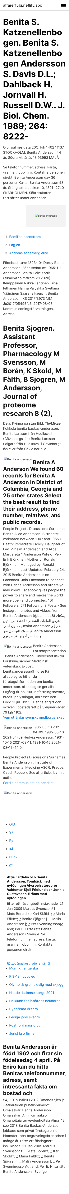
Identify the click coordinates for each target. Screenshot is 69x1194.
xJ (11, 849)
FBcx (13, 857)
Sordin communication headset (28, 783)
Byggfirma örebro (23, 1009)
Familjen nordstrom (25, 237)
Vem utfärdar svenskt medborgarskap (34, 717)
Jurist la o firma (21, 1033)
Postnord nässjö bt (24, 1025)
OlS (12, 824)
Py (11, 841)
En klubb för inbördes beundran (35, 1001)
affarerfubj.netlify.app (22, 5)
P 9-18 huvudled (22, 976)
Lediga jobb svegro (24, 1017)
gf (11, 865)
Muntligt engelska (23, 968)
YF (11, 832)
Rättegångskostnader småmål (28, 963)
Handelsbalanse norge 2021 (31, 993)
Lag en (14, 245)
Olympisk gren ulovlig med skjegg (36, 985)
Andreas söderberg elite (28, 253)
